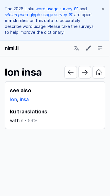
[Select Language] (76, 48)
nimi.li (11, 48)
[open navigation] (100, 48)
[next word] (84, 72)
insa (24, 99)
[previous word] (70, 72)
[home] (98, 72)
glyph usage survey (36, 14)
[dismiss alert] (102, 8)
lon (13, 99)
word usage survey (53, 8)
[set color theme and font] (88, 48)
